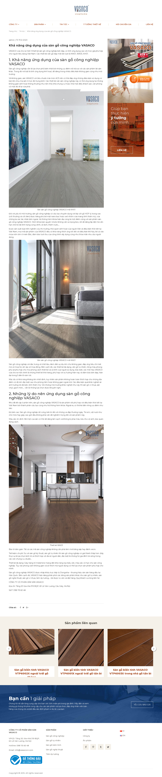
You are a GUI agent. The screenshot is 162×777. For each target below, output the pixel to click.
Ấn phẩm (87, 740)
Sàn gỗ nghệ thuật (54, 749)
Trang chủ (13, 31)
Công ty (13, 24)
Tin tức (64, 24)
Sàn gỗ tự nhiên (53, 740)
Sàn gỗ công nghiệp (55, 736)
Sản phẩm (39, 24)
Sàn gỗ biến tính (53, 745)
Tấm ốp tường (52, 754)
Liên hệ (149, 24)
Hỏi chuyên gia (123, 24)
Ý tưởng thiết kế (92, 24)
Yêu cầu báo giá (142, 705)
